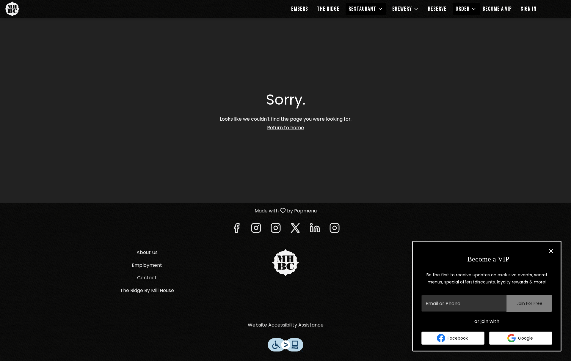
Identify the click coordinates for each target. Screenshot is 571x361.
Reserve (437, 8)
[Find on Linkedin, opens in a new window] (315, 229)
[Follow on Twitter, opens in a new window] (295, 229)
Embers (299, 8)
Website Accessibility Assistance (286, 325)
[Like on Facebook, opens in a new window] (236, 229)
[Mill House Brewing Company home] (31, 8)
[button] (366, 9)
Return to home (285, 127)
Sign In (529, 8)
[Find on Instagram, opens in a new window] (256, 229)
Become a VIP (497, 8)
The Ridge (328, 8)
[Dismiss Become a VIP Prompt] (551, 251)
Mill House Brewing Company (285, 262)
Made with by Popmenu (160, 210)
